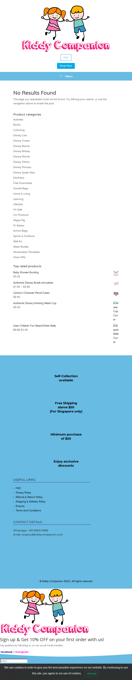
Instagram (21, 652)
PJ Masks (18, 225)
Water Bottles (21, 246)
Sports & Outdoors (24, 236)
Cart (66, 57)
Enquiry (20, 506)
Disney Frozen (21, 140)
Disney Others (21, 162)
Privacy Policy (23, 492)
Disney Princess (22, 167)
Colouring (19, 130)
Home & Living (21, 193)
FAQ (18, 488)
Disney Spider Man (24, 172)
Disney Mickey (21, 151)
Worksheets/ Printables (26, 252)
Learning (18, 199)
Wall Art (17, 241)
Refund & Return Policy (29, 497)
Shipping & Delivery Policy (31, 501)
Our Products (21, 215)
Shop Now (66, 65)
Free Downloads (22, 183)
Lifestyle (18, 204)
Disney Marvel (21, 146)
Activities (18, 119)
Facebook (7, 652)
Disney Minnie (21, 156)
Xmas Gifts (19, 257)
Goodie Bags (20, 188)
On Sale (17, 209)
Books (17, 124)
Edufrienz (18, 177)
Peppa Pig (19, 220)
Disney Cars (20, 135)
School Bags (20, 230)
